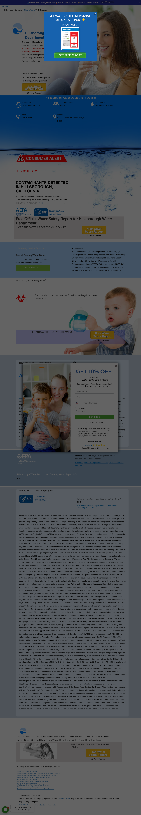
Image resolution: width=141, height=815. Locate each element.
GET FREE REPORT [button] (70, 55)
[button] (95, 14)
